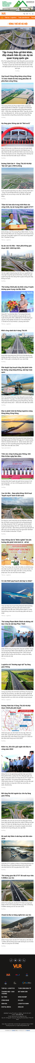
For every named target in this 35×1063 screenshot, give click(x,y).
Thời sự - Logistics (10, 17)
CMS (15, 1030)
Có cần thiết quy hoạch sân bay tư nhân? (16, 581)
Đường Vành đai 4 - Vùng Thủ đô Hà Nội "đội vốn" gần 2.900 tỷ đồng (16, 165)
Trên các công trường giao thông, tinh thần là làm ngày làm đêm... (16, 455)
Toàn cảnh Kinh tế (23, 17)
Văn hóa (4, 1003)
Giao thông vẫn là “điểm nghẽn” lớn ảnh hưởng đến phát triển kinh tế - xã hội (16, 541)
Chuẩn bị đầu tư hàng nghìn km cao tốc (16, 915)
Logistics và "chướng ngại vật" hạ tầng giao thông (16, 666)
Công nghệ (5, 1000)
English (21, 1007)
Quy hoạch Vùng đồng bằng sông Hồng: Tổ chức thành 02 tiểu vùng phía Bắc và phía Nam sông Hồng (16, 78)
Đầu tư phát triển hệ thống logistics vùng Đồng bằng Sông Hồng (17, 412)
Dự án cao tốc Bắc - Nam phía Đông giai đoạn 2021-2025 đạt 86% (16, 247)
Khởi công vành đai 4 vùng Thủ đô (14, 330)
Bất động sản (22, 991)
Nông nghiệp (22, 997)
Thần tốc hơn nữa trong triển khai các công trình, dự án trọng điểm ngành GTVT (17, 206)
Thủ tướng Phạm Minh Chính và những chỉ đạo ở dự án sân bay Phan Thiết (17, 623)
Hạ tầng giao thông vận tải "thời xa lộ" (15, 123)
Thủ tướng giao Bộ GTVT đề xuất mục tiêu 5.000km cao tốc (17, 877)
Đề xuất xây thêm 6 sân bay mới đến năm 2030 (16, 837)
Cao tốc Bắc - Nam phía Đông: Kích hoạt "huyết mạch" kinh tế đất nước (16, 494)
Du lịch (20, 1000)
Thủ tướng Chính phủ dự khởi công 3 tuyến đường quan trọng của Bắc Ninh (17, 288)
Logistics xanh (23, 1003)
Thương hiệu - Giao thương (7, 992)
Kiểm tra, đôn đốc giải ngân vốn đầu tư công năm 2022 (16, 748)
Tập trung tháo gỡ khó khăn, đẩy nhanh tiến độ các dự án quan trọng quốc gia (17, 55)
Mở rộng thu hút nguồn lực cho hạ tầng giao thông (16, 794)
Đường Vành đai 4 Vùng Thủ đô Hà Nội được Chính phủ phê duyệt (16, 707)
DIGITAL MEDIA (6, 1007)
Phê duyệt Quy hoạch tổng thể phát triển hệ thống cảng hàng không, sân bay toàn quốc (16, 369)
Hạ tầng (17, 71)
